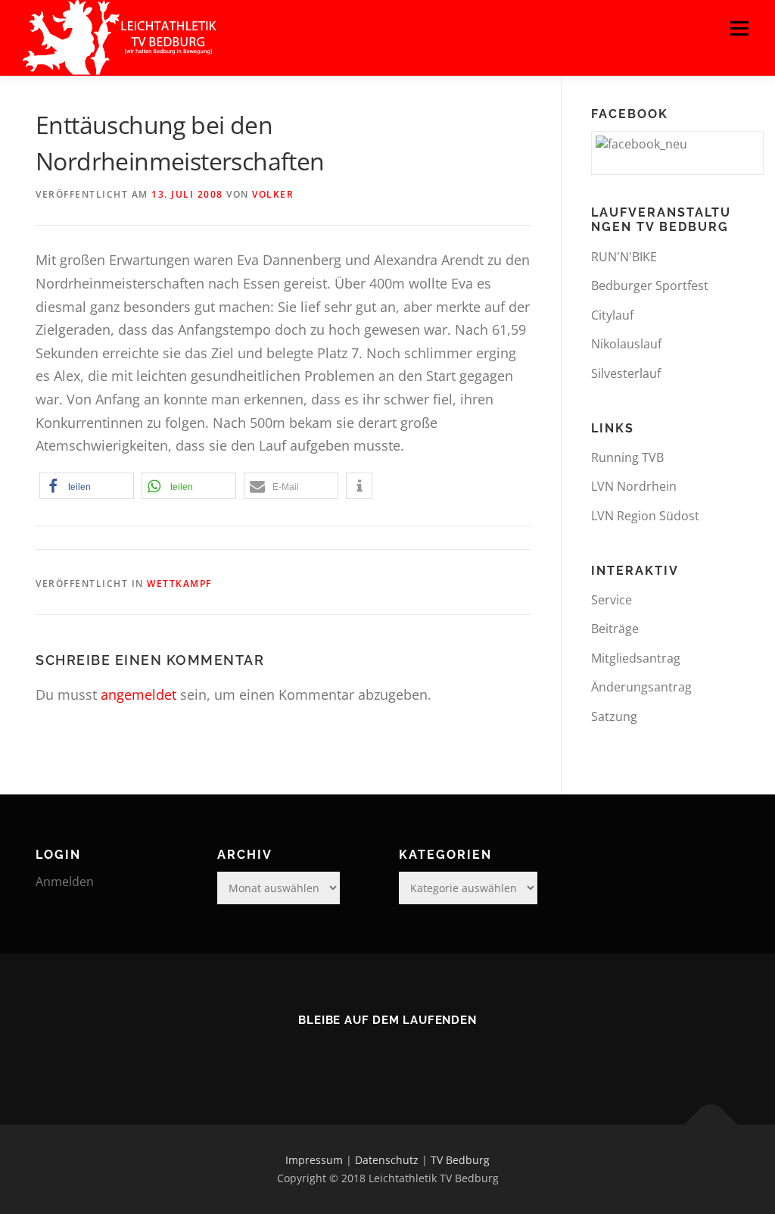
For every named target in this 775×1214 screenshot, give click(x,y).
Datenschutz (387, 1160)
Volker (273, 194)
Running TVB (627, 457)
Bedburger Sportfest (649, 285)
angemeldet (138, 694)
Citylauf (612, 315)
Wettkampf (179, 583)
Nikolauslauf (626, 343)
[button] (86, 486)
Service (611, 599)
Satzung (614, 716)
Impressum (314, 1160)
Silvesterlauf (626, 373)
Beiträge (615, 628)
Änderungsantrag (641, 687)
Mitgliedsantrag (635, 658)
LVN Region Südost (645, 515)
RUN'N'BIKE (624, 256)
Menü (739, 28)
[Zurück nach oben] (711, 1125)
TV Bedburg (460, 1160)
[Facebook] (387, 1052)
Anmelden (65, 881)
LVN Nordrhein (634, 486)
